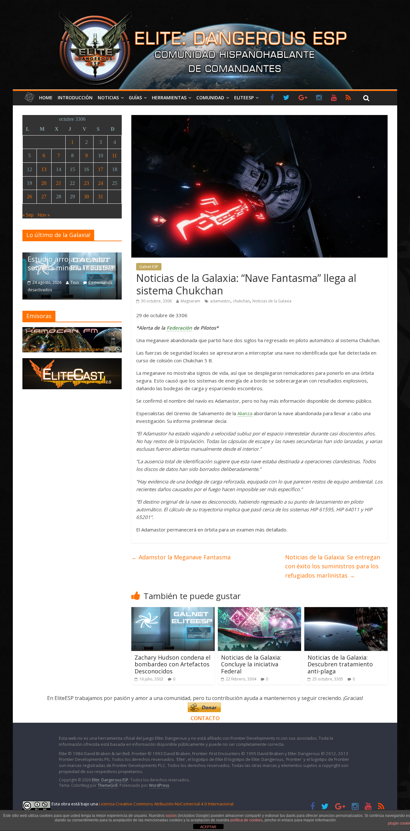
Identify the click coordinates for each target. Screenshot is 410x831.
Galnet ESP (148, 266)
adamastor (220, 301)
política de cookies (246, 820)
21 (58, 183)
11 (114, 155)
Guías (135, 98)
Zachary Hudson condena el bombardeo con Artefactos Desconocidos (172, 664)
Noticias (108, 98)
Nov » (43, 215)
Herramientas (169, 98)
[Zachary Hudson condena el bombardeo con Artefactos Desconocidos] (173, 610)
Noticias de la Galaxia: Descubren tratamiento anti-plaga (340, 664)
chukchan (241, 301)
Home (46, 98)
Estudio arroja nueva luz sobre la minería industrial (72, 263)
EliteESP (244, 98)
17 (100, 169)
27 (43, 196)
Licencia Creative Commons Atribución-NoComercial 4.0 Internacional (166, 804)
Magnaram (190, 301)
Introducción (75, 98)
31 (100, 196)
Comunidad (210, 98)
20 (43, 183)
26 (29, 196)
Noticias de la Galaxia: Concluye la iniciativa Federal (251, 664)
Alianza (244, 413)
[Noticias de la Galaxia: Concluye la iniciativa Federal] (259, 610)
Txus (74, 282)
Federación (179, 328)
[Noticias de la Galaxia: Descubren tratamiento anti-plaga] (346, 610)
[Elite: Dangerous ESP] (205, 10)
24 (100, 183)
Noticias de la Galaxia (271, 301)
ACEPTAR (208, 827)
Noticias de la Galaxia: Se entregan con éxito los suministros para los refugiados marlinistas (332, 566)
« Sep (28, 215)
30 (86, 196)
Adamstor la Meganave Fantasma (181, 557)
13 (43, 169)
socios (171, 815)
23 (86, 183)
